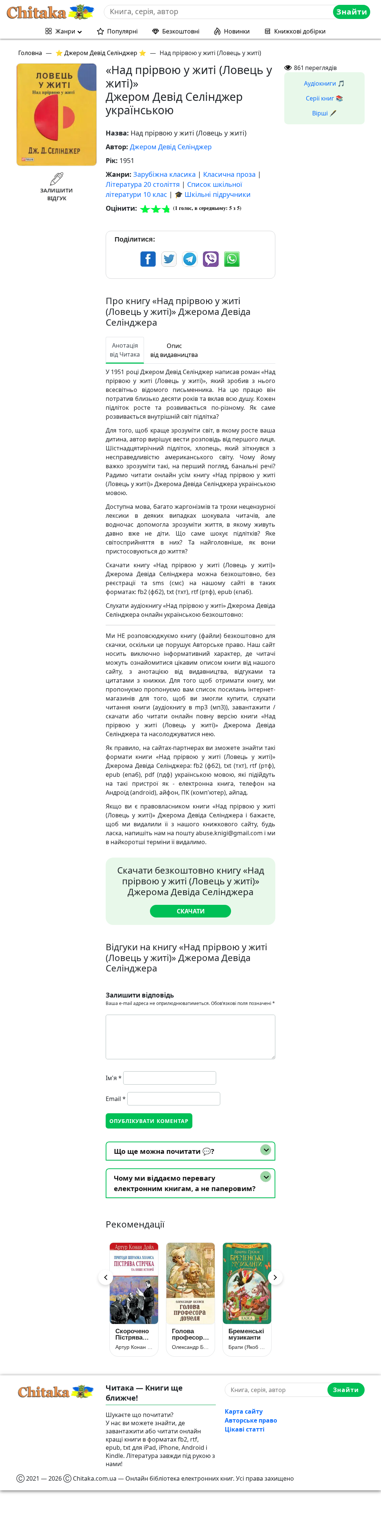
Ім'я (114, 1078)
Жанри (65, 31)
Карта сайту (244, 1411)
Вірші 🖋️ (324, 113)
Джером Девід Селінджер (171, 146)
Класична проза (229, 174)
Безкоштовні (180, 31)
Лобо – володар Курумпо (245, 1334)
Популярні (122, 31)
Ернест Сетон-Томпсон (250, 1347)
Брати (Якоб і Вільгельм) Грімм (193, 1347)
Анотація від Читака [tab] (125, 349)
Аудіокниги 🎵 (324, 83)
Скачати (191, 911)
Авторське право (251, 1420)
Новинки (237, 31)
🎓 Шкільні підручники (213, 194)
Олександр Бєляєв (137, 1347)
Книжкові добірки (300, 31)
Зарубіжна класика (164, 174)
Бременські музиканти (193, 1334)
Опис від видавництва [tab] (174, 350)
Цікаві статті (245, 1429)
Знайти (351, 12)
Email (116, 1099)
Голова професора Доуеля (136, 1334)
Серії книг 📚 (324, 98)
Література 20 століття (143, 184)
